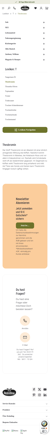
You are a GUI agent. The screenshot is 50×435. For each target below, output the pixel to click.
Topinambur (9, 91)
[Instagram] (39, 395)
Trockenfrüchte (10, 110)
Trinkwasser (9, 101)
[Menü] (3, 8)
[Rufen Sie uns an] (14, 8)
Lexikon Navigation (26, 130)
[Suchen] (8, 8)
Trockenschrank (11, 115)
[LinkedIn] (45, 395)
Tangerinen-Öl (10, 77)
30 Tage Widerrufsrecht (27, 2)
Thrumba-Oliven (11, 87)
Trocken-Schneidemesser (14, 105)
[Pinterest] (34, 395)
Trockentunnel (10, 119)
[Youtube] (45, 389)
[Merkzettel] (35, 8)
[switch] (44, 431)
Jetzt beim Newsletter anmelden (27, 225)
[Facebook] (34, 389)
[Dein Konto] (41, 8)
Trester (7, 96)
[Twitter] (39, 389)
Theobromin (10, 82)
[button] (44, 22)
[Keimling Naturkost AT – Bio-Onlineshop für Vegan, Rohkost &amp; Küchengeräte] (25, 8)
